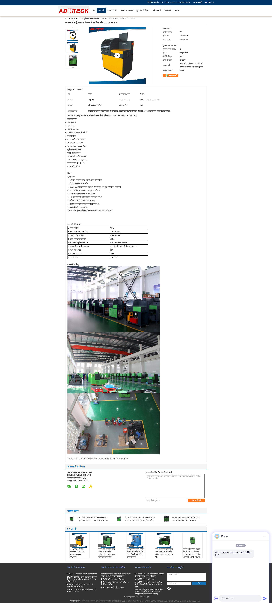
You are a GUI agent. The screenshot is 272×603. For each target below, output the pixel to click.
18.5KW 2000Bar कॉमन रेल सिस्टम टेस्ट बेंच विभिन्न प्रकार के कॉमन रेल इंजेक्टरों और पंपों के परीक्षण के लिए (82, 579)
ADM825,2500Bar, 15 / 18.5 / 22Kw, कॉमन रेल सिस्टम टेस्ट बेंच (80, 585)
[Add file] (216, 598)
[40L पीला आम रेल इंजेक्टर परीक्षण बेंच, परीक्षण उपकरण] (79, 540)
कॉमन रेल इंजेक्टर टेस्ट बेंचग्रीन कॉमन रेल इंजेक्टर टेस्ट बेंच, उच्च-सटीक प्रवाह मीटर (106, 553)
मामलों (177, 10)
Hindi (210, 2)
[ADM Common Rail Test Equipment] (117, 55)
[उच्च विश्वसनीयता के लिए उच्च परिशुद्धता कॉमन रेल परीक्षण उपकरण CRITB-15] (164, 540)
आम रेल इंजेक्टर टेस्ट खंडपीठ (88, 18)
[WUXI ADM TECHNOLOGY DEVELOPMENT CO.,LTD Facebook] (169, 588)
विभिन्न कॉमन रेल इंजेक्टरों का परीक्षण (112, 587)
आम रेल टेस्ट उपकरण (76, 567)
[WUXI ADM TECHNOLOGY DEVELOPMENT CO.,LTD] (74, 10)
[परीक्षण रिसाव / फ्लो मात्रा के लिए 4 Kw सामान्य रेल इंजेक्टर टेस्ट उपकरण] (166, 519)
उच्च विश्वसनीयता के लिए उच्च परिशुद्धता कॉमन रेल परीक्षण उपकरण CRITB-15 (164, 553)
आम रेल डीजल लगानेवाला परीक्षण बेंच (82, 459)
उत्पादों (101, 10)
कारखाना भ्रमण (126, 10)
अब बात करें (197, 2)
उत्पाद (73, 18)
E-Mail (127, 596)
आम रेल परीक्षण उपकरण (101, 459)
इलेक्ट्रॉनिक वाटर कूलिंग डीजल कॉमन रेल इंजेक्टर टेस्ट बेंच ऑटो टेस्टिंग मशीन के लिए (135, 553)
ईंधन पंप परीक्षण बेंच (143, 567)
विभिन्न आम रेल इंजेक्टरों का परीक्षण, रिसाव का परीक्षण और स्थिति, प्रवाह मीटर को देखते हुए (140, 520)
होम (66, 18)
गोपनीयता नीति (75, 601)
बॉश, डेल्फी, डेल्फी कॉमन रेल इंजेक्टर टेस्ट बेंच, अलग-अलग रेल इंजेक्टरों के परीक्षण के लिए (93, 520)
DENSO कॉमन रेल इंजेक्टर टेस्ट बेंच (112, 579)
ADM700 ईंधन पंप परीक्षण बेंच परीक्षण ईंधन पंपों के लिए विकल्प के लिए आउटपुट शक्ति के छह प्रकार (149, 584)
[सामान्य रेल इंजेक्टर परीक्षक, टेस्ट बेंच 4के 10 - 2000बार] (72, 47)
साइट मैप (134, 596)
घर (94, 10)
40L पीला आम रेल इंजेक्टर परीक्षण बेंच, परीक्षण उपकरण (77, 551)
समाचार (168, 10)
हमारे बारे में (112, 10)
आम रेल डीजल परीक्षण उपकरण (119, 459)
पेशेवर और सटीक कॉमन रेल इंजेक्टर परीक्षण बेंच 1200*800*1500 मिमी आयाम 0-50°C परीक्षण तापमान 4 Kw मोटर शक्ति (192, 554)
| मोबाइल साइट (143, 596)
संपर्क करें (157, 10)
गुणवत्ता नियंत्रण (143, 10)
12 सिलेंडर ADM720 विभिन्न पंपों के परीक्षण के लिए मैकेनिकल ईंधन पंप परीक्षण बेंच (149, 575)
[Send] (265, 598)
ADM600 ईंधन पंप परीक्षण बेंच (144, 579)
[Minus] (265, 536)
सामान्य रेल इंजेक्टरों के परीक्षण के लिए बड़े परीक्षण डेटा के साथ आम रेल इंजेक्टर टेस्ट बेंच (115, 575)
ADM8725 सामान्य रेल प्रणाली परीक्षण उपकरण (82, 574)
